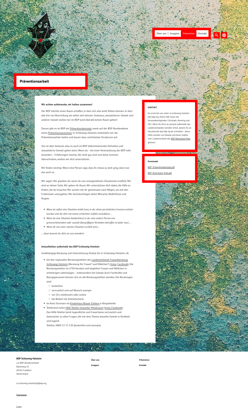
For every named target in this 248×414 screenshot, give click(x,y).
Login (19, 406)
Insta (113, 264)
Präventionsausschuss (60, 133)
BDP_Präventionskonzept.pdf (161, 167)
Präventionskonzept (81, 128)
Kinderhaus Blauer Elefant (85, 303)
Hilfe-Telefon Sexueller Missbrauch (84, 307)
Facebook (122, 264)
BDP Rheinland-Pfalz (180, 138)
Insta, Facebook (113, 307)
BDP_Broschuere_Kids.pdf (160, 173)
